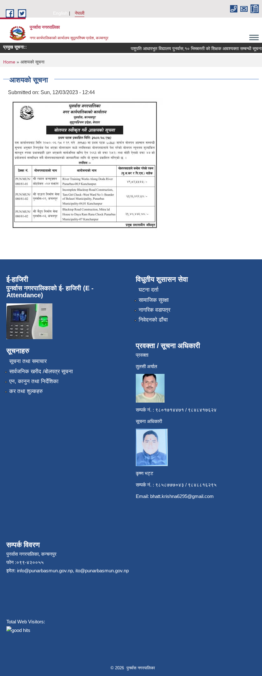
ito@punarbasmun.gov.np (102, 570)
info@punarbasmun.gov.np (45, 570)
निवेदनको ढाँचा (153, 320)
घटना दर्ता (148, 290)
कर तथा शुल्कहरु (26, 391)
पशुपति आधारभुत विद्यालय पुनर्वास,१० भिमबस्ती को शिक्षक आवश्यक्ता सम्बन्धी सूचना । (194, 48)
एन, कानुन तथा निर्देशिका (33, 381)
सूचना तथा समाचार (28, 361)
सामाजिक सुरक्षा (154, 300)
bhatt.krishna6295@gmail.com (182, 496)
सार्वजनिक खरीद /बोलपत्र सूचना (41, 371)
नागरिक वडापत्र (154, 310)
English (60, 13)
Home (9, 61)
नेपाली (79, 13)
